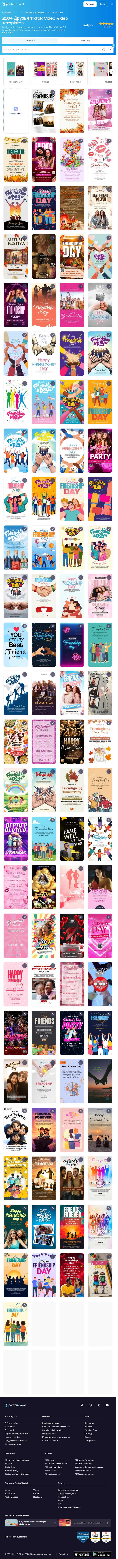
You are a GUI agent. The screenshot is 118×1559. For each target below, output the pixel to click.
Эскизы (30, 40)
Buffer (36, 1493)
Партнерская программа (16, 1433)
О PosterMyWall (12, 1423)
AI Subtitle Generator (84, 1460)
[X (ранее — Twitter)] (99, 1405)
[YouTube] (107, 1405)
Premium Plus (90, 1430)
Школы (87, 1437)
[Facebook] (82, 1405)
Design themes (49, 1433)
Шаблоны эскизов (50, 1423)
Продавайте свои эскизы (16, 1440)
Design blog (10, 1467)
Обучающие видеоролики (17, 1460)
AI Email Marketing (53, 1467)
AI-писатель (50, 1470)
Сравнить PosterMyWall (16, 1483)
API (59, 1504)
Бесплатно (89, 1423)
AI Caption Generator (84, 1474)
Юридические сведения (69, 1507)
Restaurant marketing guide (17, 1474)
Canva (7, 1490)
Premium (88, 1426)
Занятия (8, 1463)
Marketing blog (11, 1470)
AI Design (49, 1460)
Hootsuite (37, 1497)
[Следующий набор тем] (112, 71)
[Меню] (112, 4)
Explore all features (50, 1440)
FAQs (60, 1500)
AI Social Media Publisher (56, 1463)
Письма (85, 40)
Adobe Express (11, 1497)
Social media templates (52, 1430)
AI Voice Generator (83, 1463)
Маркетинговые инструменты (56, 1437)
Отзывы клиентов (13, 1444)
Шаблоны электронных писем (56, 1426)
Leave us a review (12, 1437)
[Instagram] (90, 1405)
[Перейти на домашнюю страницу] (12, 4)
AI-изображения (52, 1474)
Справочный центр (67, 1493)
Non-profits (89, 1440)
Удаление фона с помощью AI (89, 1467)
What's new (10, 1426)
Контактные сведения (68, 1490)
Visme (36, 1490)
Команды (88, 1433)
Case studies (10, 1430)
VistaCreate (10, 1493)
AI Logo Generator (83, 1470)
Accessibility (64, 1497)
